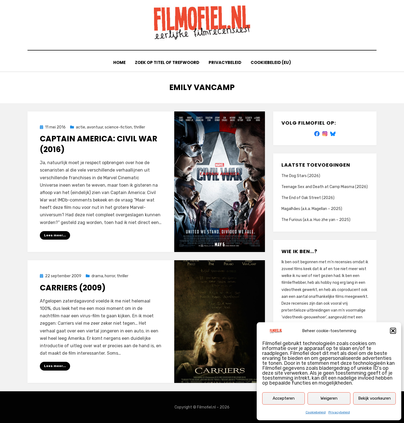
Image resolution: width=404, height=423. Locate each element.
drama (97, 276)
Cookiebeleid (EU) (271, 62)
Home (119, 62)
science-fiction (118, 127)
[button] (393, 331)
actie (80, 127)
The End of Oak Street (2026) (307, 197)
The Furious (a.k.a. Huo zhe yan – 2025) (315, 219)
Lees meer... (55, 235)
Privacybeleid (339, 412)
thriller (139, 127)
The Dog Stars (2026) (300, 175)
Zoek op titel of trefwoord (167, 62)
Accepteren (284, 398)
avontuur (95, 127)
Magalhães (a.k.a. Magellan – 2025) (311, 208)
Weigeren (328, 398)
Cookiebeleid (316, 412)
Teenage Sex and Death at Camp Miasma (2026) (324, 186)
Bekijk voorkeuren (374, 398)
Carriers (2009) (73, 287)
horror (110, 276)
